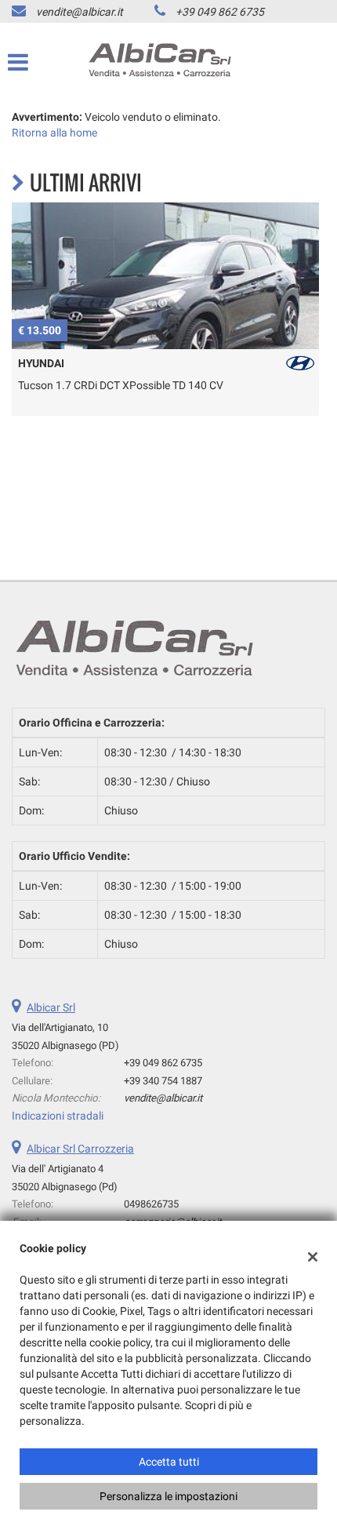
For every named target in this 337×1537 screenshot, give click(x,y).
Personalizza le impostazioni (168, 1496)
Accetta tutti (169, 1461)
